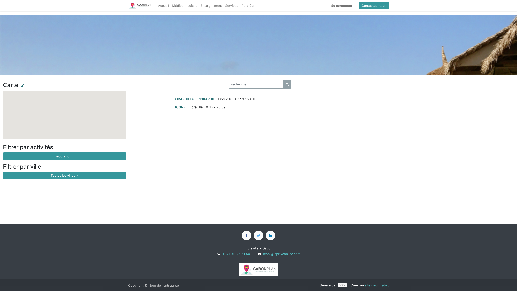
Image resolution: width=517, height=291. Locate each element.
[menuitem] (163, 6)
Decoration (63, 156)
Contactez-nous (373, 6)
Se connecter (341, 6)
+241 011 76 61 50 (236, 254)
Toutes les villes (63, 175)
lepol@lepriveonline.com (282, 254)
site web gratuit (377, 285)
